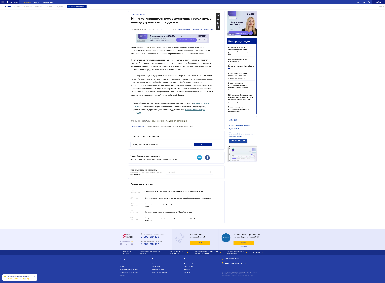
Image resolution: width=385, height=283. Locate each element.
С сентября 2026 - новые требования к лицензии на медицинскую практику (238, 75)
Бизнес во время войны (78, 6)
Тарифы (200, 243)
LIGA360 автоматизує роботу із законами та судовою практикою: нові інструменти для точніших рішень (241, 63)
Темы (380, 6)
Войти (203, 144)
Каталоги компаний (158, 269)
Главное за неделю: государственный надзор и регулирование (238, 109)
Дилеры (122, 266)
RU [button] (358, 2)
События (49, 7)
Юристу (37, 2)
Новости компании (157, 264)
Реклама (122, 275)
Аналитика (28, 7)
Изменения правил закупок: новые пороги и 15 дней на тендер (168, 212)
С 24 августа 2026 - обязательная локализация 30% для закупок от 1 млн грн (173, 191)
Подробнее (244, 246)
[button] (3, 2)
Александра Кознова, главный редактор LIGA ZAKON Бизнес (195, 29)
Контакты (187, 272)
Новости (17, 7)
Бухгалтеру (48, 2)
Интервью (38, 7)
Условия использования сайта (129, 272)
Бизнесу (27, 2)
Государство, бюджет (138, 14)
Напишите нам (188, 266)
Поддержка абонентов (191, 264)
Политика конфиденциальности (129, 269)
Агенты (122, 264)
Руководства (156, 266)
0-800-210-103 (150, 237)
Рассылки (187, 269)
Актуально (59, 7)
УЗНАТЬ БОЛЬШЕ (238, 141)
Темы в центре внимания (159, 272)
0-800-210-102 (150, 244)
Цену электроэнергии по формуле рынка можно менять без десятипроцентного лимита (177, 198)
